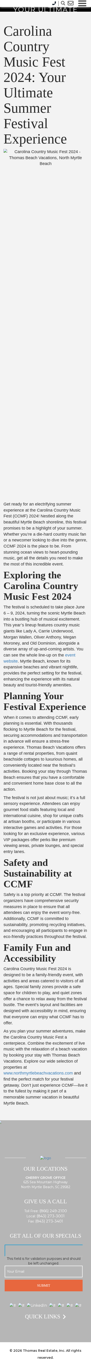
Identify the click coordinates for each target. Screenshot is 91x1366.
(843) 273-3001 (51, 1216)
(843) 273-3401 (49, 1221)
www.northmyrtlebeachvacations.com (38, 1073)
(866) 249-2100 (53, 1211)
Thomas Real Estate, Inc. (44, 1350)
